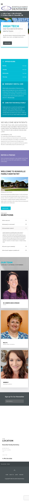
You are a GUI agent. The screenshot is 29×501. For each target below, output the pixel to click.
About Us (12, 470)
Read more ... (5, 208)
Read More (7, 43)
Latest (16, 470)
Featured (21, 470)
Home (7, 470)
